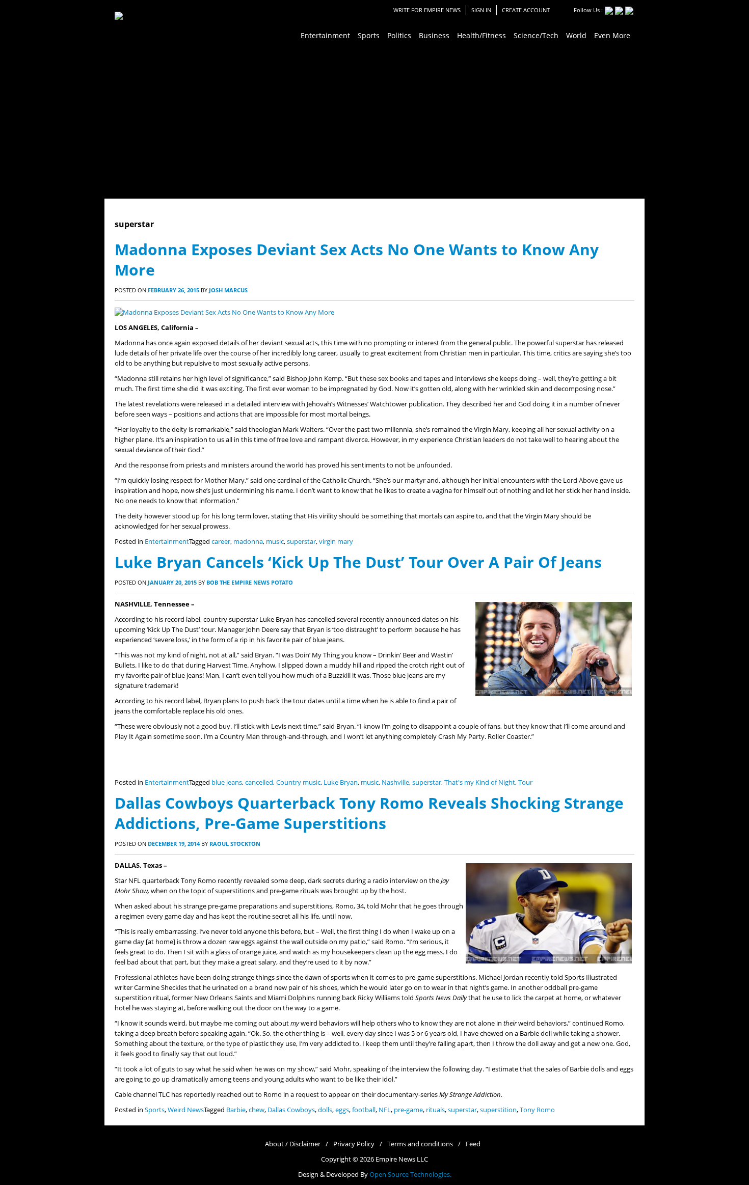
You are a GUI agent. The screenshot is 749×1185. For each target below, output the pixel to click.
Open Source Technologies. (410, 1174)
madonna (248, 541)
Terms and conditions (420, 1144)
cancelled (259, 782)
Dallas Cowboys (291, 1110)
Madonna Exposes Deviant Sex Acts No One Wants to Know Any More (357, 259)
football (364, 1110)
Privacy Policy (353, 1144)
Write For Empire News (427, 10)
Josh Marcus (228, 290)
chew (256, 1110)
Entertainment (167, 541)
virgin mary (336, 541)
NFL (385, 1110)
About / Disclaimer (292, 1144)
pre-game (408, 1110)
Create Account (526, 10)
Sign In (481, 10)
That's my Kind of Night (479, 782)
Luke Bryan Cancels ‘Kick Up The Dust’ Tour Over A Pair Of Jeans (358, 562)
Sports (155, 1110)
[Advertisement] (374, 122)
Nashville (395, 782)
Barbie (236, 1110)
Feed (473, 1144)
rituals (435, 1110)
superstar (301, 541)
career (220, 541)
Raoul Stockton (234, 843)
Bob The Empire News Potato (249, 582)
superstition (498, 1110)
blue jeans (226, 782)
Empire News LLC (402, 1159)
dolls (325, 1110)
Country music (298, 782)
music (275, 541)
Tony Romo (537, 1110)
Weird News (186, 1110)
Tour (525, 782)
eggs (342, 1110)
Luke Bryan (341, 782)
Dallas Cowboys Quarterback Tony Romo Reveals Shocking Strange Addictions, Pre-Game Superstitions (369, 813)
